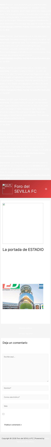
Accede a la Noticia (10, 320)
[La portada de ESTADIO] (23, 296)
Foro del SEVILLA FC (25, 189)
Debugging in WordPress (36, 20)
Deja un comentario (10, 254)
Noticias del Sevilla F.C (29, 254)
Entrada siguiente (26, 334)
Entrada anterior (25, 328)
